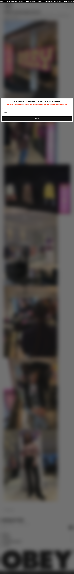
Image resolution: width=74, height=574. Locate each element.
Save (37, 118)
